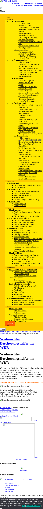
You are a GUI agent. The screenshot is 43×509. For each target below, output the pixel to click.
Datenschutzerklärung (12, 485)
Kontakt (7, 487)
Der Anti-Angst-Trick (9, 410)
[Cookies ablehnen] (1, 508)
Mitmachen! (9, 491)
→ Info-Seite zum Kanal (9, 416)
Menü (2, 11)
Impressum (8, 483)
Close (3, 329)
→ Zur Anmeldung (21, 470)
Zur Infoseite (8, 479)
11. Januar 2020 (5, 408)
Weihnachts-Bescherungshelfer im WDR (17, 343)
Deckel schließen (7, 412)
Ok (23, 506)
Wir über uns (9, 489)
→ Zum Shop (27, 479)
